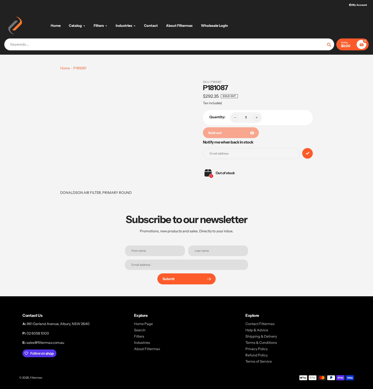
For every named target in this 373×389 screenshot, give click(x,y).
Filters (139, 336)
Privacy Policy (256, 349)
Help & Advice (256, 330)
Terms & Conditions (261, 342)
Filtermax (36, 377)
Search (139, 330)
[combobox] (169, 44)
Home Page (143, 324)
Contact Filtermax (260, 324)
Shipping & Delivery (261, 336)
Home (65, 68)
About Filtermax (147, 349)
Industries (142, 342)
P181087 (80, 68)
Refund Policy (256, 355)
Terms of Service (258, 361)
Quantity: (217, 117)
